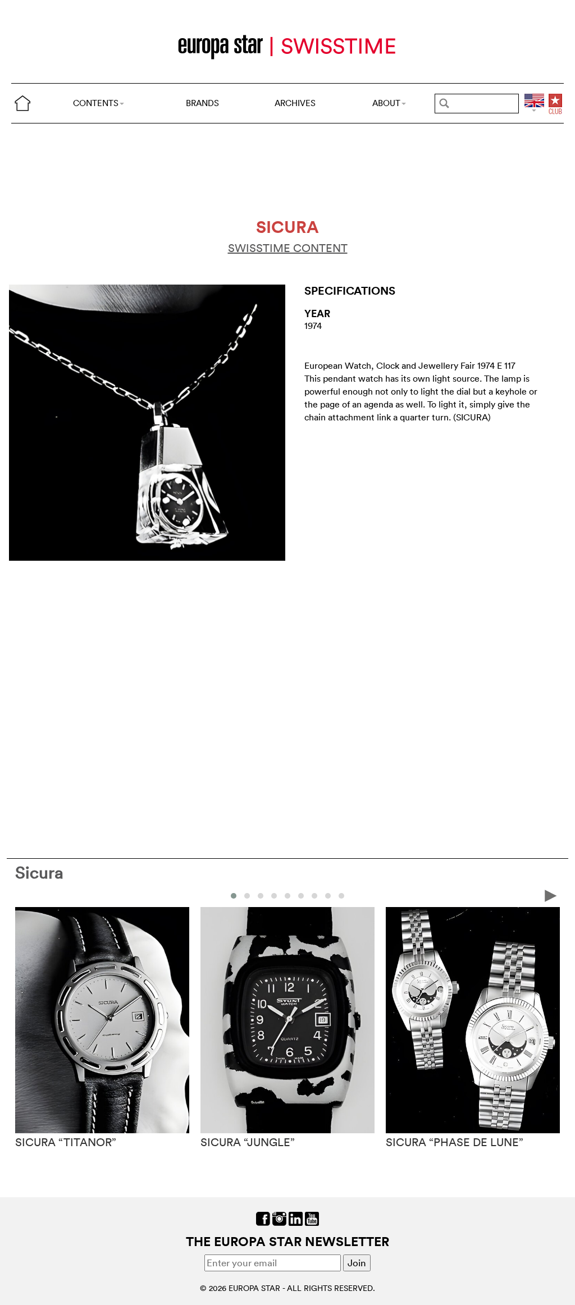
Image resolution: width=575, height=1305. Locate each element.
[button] (233, 896)
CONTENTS (95, 103)
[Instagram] (279, 1218)
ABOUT (386, 103)
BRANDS (202, 103)
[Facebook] (263, 1218)
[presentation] (24, 895)
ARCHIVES (295, 103)
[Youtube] (312, 1218)
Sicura (39, 872)
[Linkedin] (296, 1218)
